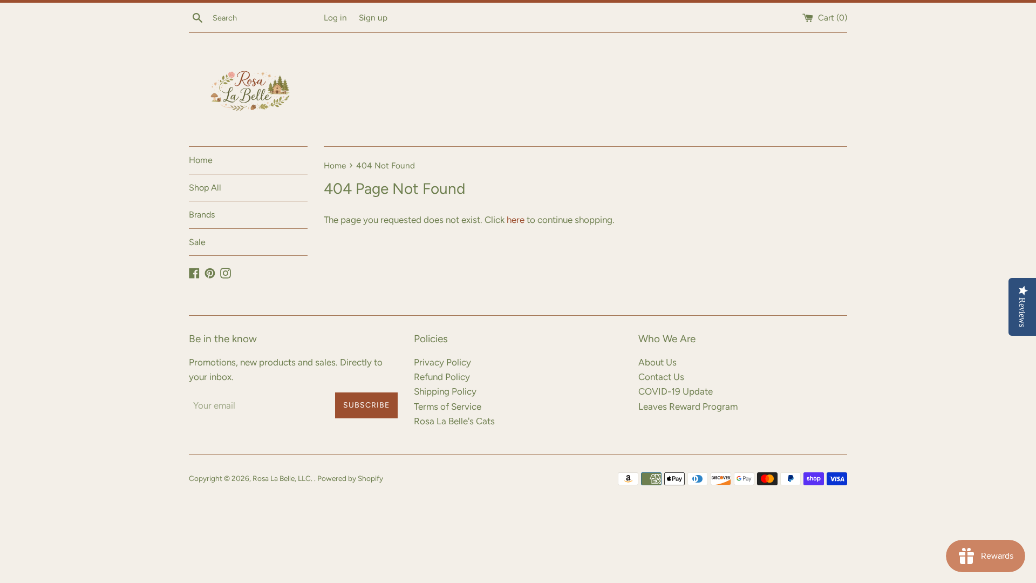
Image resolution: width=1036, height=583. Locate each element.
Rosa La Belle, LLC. (283, 478)
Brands (202, 214)
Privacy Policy (442, 362)
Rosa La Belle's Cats (454, 421)
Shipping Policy (445, 391)
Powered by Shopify (350, 478)
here (515, 219)
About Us (657, 362)
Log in (335, 17)
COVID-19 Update (675, 391)
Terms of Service (447, 406)
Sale (197, 242)
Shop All (205, 187)
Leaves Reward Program (688, 406)
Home (201, 160)
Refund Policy (442, 376)
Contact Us (661, 376)
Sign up (373, 17)
